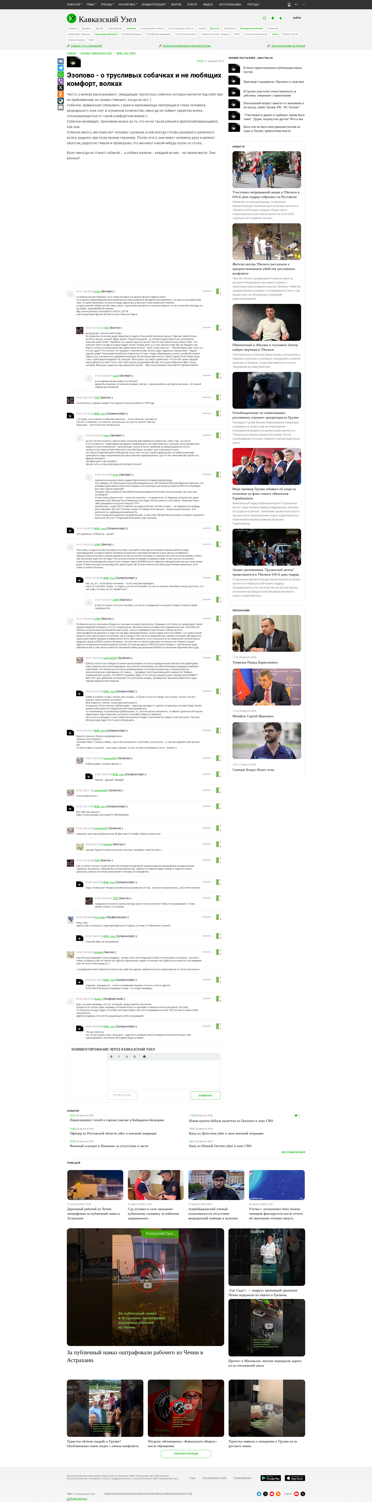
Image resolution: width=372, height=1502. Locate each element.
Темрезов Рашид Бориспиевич (255, 662)
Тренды (106, 4)
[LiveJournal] (60, 101)
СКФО (236, 34)
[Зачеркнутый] (134, 1056)
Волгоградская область (181, 28)
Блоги (192, 4)
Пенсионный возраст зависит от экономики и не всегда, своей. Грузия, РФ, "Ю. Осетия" (274, 105)
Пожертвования (242, 1477)
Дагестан (215, 28)
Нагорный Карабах (131, 34)
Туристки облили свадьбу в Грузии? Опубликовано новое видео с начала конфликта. (103, 1443)
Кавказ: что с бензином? (86, 45)
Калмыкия (272, 28)
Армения (131, 28)
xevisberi (107, 844)
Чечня (275, 34)
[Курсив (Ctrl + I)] (119, 1056)
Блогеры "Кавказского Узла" (96, 53)
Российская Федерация (158, 34)
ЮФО (91, 40)
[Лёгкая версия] (289, 4)
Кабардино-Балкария (251, 28)
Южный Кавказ (76, 40)
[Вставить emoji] (144, 1056)
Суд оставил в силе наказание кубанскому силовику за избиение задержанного (153, 1213)
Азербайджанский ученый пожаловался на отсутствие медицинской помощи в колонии (213, 1213)
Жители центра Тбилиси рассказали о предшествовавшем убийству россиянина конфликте (263, 268)
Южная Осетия (290, 34)
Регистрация (122, 1095)
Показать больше (186, 1453)
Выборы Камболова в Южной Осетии (187, 45)
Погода (253, 4)
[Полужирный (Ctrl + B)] (111, 1056)
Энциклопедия (153, 4)
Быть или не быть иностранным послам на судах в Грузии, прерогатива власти (272, 129)
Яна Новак (99, 917)
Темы (90, 4)
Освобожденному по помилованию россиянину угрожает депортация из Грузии (265, 415)
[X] (60, 87)
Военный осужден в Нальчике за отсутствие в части (109, 1145)
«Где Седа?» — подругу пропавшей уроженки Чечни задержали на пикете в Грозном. (262, 1292)
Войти (297, 18)
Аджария (86, 28)
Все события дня (293, 1152)
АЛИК (97, 544)
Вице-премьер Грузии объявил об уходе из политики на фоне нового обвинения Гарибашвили (264, 493)
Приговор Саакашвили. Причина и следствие (274, 81)
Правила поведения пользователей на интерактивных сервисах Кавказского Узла (148, 1493)
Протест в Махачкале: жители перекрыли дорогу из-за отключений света (265, 1363)
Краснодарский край (106, 34)
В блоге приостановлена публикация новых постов (273, 70)
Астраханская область (152, 28)
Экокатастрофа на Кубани (288, 45)
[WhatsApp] (60, 74)
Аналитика (127, 4)
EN (303, 4)
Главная (71, 53)
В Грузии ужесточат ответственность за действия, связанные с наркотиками (270, 93)
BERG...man (100, 413)
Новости (73, 4)
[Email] (60, 107)
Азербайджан (115, 28)
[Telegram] (60, 68)
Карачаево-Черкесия (79, 34)
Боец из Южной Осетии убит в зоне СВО (220, 1145)
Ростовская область (186, 34)
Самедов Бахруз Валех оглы (253, 769)
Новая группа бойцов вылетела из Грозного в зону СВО (231, 1120)
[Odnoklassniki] (60, 94)
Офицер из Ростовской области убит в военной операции (113, 1133)
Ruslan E (98, 999)
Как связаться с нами (214, 1477)
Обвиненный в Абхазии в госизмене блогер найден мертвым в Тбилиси (265, 347)
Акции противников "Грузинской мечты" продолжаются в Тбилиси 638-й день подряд (265, 572)
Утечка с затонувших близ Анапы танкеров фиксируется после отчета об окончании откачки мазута (276, 1213)
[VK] (60, 61)
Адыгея (99, 28)
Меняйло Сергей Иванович (252, 716)
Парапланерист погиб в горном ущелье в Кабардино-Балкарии (117, 1119)
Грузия (202, 28)
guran (97, 291)
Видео (208, 4)
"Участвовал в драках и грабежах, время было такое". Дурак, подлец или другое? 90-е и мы (274, 117)
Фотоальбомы (230, 4)
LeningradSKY (110, 658)
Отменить (205, 1095)
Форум (176, 4)
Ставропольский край (255, 34)
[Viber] (60, 81)
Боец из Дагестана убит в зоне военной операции (226, 1133)
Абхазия (72, 28)
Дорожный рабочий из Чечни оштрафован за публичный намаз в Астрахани (93, 1213)
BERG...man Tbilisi (126, 53)
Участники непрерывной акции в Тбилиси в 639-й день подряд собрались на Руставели (266, 194)
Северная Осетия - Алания (215, 34)
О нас (192, 1477)
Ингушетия (230, 28)
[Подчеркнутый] (127, 1056)
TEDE (106, 328)
